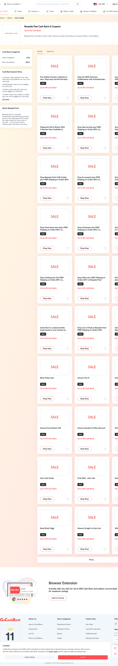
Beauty (59, 633)
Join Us (31, 633)
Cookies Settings (29, 657)
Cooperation (33, 629)
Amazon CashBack (89, 11)
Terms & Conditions (36, 638)
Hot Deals (89, 624)
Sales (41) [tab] (50, 51)
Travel (52, 11)
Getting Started (91, 633)
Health (59, 638)
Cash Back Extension (93, 629)
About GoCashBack (35, 624)
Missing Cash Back (92, 638)
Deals (20, 11)
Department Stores (64, 624)
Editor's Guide (68, 11)
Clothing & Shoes (63, 629)
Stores (5, 11)
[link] (2, 18)
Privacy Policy (53, 652)
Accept (83, 657)
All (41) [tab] (39, 51)
